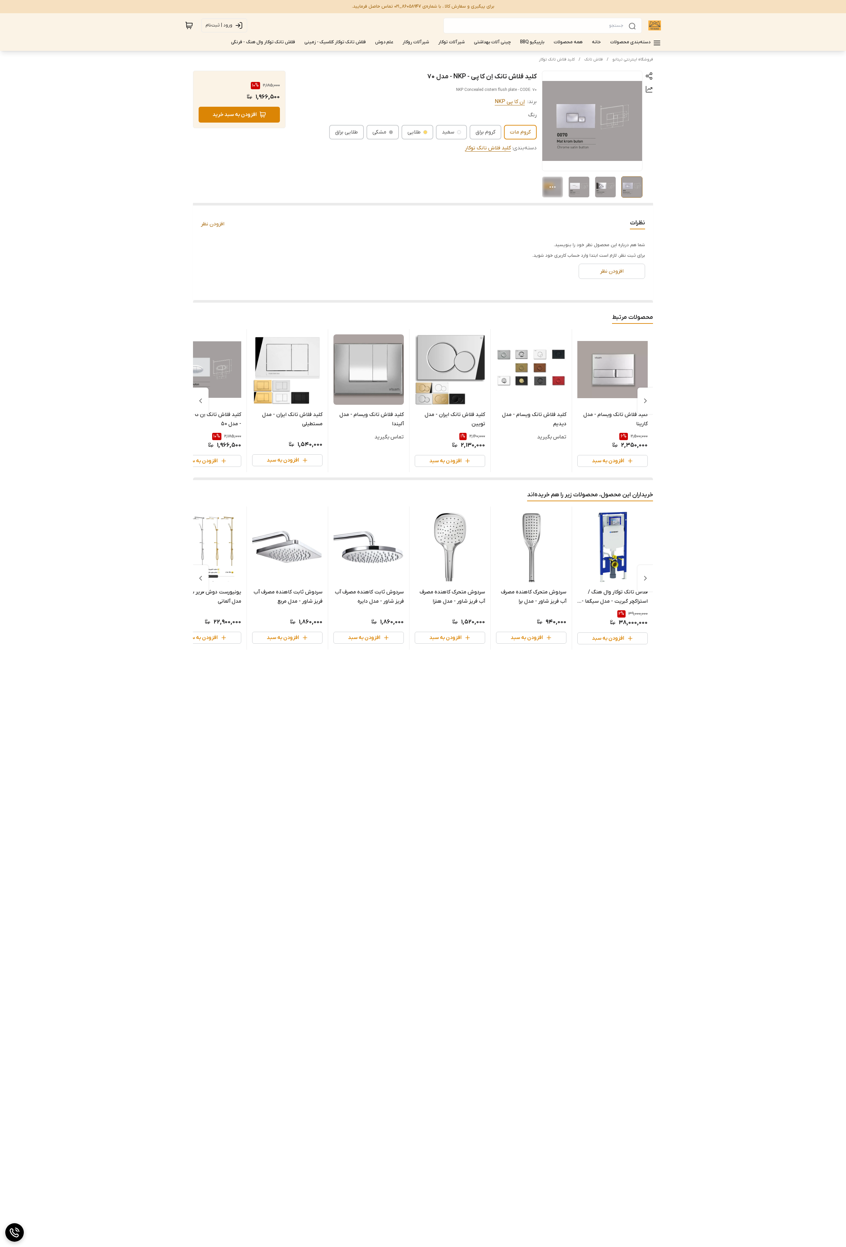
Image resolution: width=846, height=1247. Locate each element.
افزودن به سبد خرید (234, 114)
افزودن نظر (212, 224)
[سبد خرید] (189, 25)
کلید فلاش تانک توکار (557, 59)
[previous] (645, 401)
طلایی (414, 132)
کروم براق (485, 132)
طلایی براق (346, 132)
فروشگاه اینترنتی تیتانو (632, 59)
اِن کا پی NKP (510, 101)
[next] (201, 401)
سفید (448, 132)
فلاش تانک (593, 59)
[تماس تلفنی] (14, 1232)
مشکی (379, 132)
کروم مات (520, 132)
